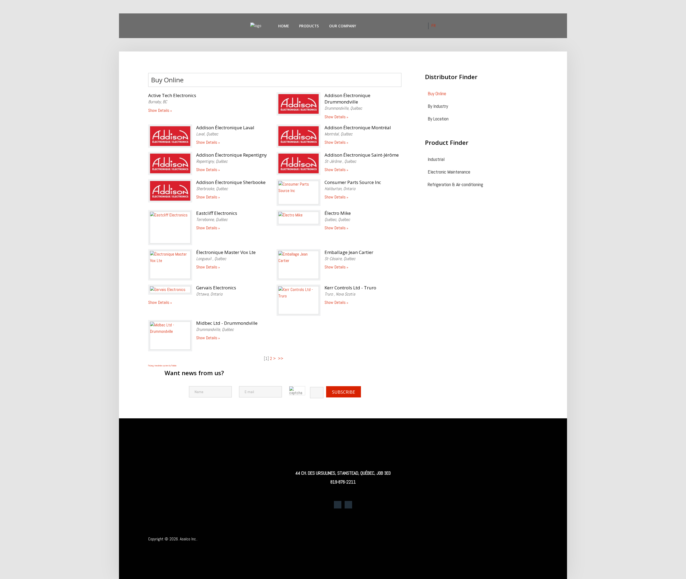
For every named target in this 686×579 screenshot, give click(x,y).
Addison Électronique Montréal (358, 127)
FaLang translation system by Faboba (162, 365)
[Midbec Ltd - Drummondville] (170, 336)
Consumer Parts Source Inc (353, 182)
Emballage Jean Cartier (349, 252)
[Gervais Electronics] (170, 289)
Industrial (436, 159)
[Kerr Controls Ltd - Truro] (298, 300)
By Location (438, 119)
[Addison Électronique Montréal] (298, 136)
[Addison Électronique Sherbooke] (170, 191)
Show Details (158, 110)
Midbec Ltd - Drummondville (227, 323)
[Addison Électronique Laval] (170, 136)
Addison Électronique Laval (225, 127)
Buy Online (437, 94)
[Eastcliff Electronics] (170, 228)
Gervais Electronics (216, 288)
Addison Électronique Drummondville (347, 98)
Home (283, 25)
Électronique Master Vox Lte (226, 252)
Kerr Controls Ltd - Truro (350, 288)
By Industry (438, 106)
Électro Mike (338, 213)
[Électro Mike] (298, 218)
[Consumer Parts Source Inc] (298, 192)
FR (433, 25)
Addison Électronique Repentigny (231, 155)
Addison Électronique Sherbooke (231, 182)
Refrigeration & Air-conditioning (455, 184)
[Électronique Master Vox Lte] (170, 265)
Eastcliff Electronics (216, 213)
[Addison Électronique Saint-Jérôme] (298, 163)
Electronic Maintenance (449, 172)
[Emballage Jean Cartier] (298, 265)
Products (309, 25)
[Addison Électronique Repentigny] (170, 163)
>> (281, 358)
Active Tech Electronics (172, 95)
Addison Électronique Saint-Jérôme (362, 155)
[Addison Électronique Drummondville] (298, 104)
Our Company (342, 25)
